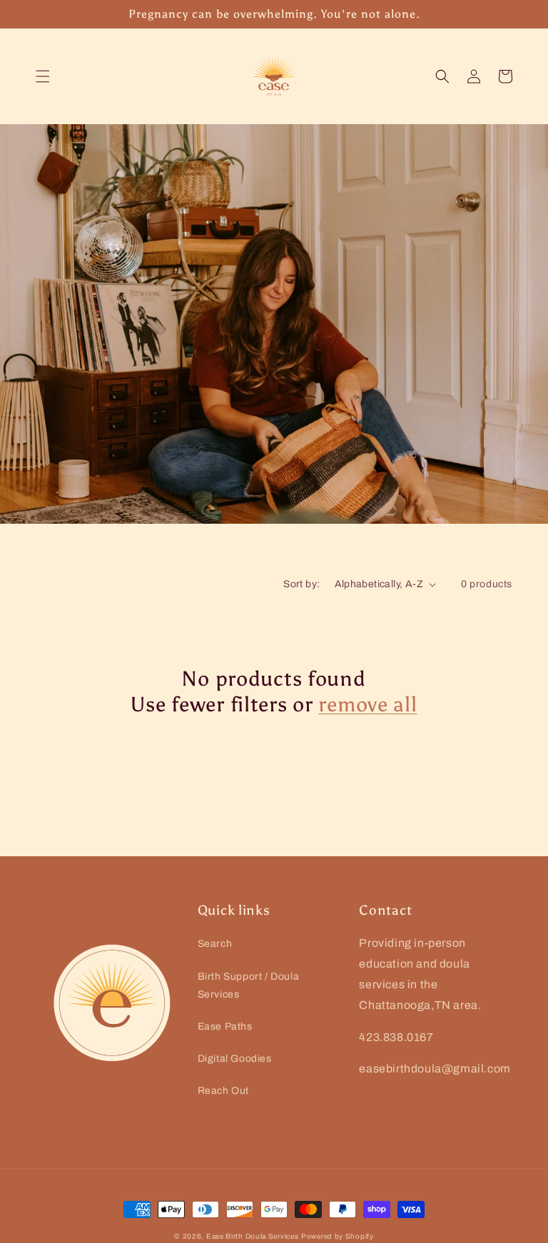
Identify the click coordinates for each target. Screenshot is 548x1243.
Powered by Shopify (337, 1236)
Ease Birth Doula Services (252, 1236)
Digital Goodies (235, 1058)
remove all (367, 704)
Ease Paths (225, 1026)
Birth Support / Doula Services (249, 985)
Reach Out (223, 1090)
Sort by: (301, 584)
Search (215, 943)
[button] (43, 76)
